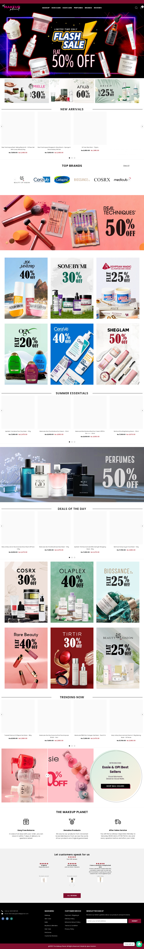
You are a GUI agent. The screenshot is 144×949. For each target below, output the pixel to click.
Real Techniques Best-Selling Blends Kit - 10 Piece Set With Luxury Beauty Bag (18, 148)
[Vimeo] (11, 918)
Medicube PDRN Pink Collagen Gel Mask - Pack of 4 (90, 735)
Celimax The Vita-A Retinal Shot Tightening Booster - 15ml (126, 150)
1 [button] (69, 73)
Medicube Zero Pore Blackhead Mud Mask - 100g (54, 547)
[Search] (136, 7)
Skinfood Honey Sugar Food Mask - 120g (126, 547)
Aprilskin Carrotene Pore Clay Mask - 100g (18, 431)
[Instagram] (7, 918)
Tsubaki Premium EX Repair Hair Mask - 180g (18, 735)
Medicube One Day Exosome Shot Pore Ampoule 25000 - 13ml (54, 736)
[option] (61, 2)
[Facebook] (2, 918)
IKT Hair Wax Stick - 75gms (90, 147)
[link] (26, 829)
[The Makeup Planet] (27, 91)
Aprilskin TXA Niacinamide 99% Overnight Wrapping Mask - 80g (90, 548)
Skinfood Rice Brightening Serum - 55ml (126, 431)
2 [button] (72, 73)
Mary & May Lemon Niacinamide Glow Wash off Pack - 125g (18, 548)
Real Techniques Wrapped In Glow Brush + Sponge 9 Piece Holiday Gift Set (54, 148)
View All (126, 166)
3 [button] (74, 73)
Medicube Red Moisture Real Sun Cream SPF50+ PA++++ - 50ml (90, 432)
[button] (1, 126)
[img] (72, 857)
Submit (135, 921)
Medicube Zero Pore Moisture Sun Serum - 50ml (54, 431)
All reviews (72, 895)
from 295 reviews (72, 859)
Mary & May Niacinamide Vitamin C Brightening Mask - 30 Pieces (126, 736)
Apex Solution (91, 946)
